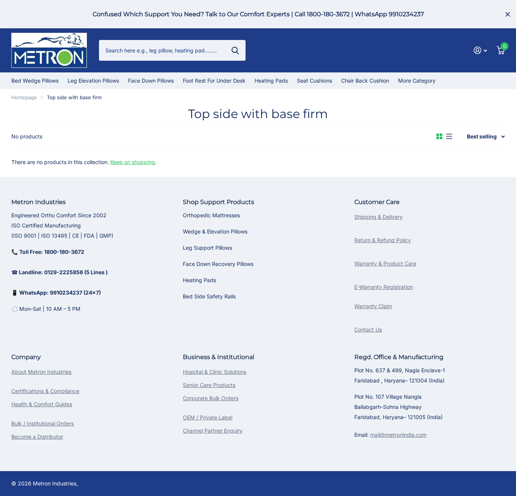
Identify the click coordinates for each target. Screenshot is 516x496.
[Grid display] (439, 136)
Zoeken (235, 50)
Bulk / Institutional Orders (42, 423)
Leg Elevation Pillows (93, 80)
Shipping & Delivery (378, 216)
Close (507, 14)
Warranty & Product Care (385, 263)
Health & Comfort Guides (41, 404)
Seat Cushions (314, 80)
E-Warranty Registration (383, 287)
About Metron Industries (41, 372)
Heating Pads (271, 80)
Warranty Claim (373, 306)
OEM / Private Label (207, 417)
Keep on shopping (132, 162)
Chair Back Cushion (365, 80)
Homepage (24, 97)
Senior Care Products (209, 385)
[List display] (449, 136)
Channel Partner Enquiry (213, 430)
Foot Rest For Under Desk (214, 80)
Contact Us (368, 329)
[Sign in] (480, 50)
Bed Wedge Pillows (35, 80)
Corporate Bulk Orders (210, 398)
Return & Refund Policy (382, 240)
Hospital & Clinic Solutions (214, 372)
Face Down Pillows (151, 80)
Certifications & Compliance (45, 391)
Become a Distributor (37, 436)
